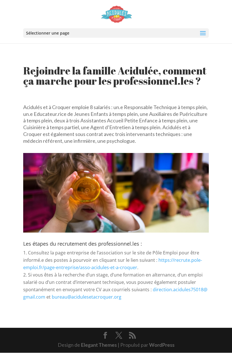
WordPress (162, 345)
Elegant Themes (99, 345)
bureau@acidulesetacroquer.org (86, 297)
